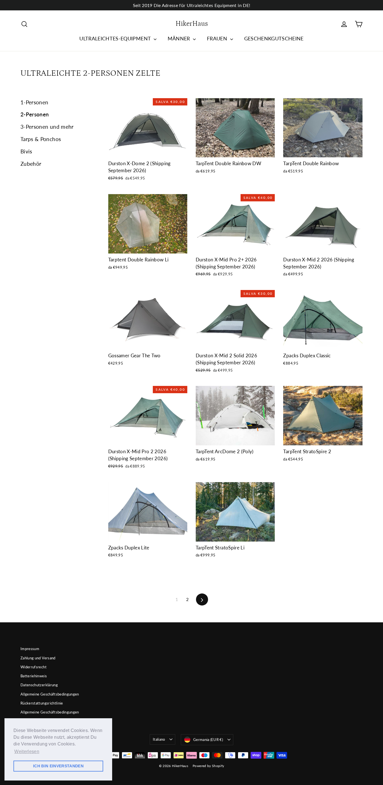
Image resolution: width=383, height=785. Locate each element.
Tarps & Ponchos (40, 139)
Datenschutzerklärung (39, 685)
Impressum (29, 648)
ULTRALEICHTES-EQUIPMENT (115, 38)
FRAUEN (218, 38)
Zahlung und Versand (38, 658)
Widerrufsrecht (33, 667)
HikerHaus (192, 24)
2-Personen (34, 114)
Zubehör (30, 163)
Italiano (159, 739)
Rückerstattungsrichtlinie (41, 703)
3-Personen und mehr (47, 126)
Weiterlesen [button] (26, 751)
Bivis (26, 151)
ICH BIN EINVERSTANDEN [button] (58, 766)
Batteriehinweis (33, 676)
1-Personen (34, 102)
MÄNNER (180, 38)
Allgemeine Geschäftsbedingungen (49, 694)
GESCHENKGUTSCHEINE (274, 38)
